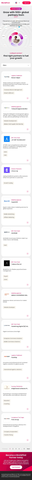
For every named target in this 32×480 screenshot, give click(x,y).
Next (28, 449)
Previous (5, 449)
